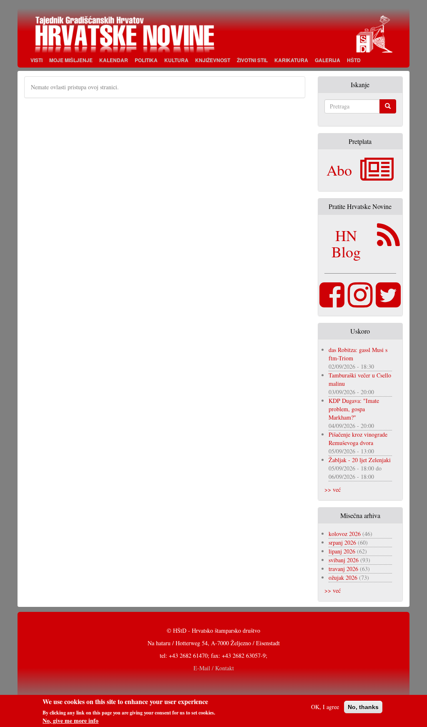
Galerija (327, 60)
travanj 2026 (343, 569)
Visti (36, 60)
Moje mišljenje (71, 60)
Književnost (212, 60)
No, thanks (363, 707)
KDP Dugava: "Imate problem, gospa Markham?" (354, 409)
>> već (332, 489)
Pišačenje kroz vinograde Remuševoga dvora (358, 438)
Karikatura (291, 60)
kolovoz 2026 (345, 534)
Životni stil (252, 60)
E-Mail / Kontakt (213, 668)
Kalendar (113, 60)
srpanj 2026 (342, 542)
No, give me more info (70, 721)
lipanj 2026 (342, 551)
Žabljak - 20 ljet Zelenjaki (360, 460)
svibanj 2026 (344, 560)
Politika (146, 60)
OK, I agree (325, 707)
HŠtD (354, 60)
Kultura (176, 60)
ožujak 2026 (343, 577)
